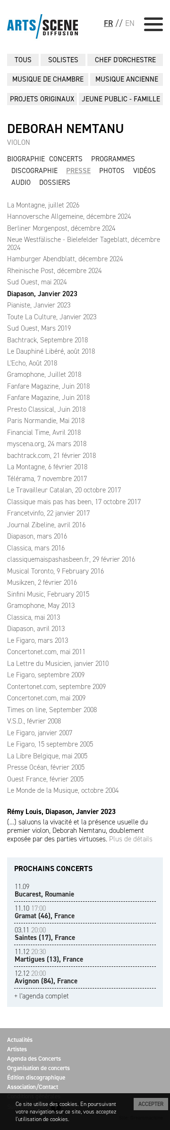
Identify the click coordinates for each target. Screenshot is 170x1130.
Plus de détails (131, 839)
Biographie (26, 159)
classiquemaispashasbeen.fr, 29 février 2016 (71, 559)
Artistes (17, 1049)
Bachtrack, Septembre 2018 (47, 340)
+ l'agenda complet (41, 996)
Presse (78, 170)
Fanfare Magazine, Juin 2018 (48, 386)
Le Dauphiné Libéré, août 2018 (51, 351)
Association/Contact (32, 1087)
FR (108, 23)
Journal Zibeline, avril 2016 (46, 525)
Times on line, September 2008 (52, 710)
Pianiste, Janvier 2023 (38, 305)
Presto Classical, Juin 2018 (46, 409)
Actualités (20, 1040)
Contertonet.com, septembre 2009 (56, 686)
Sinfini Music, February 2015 (48, 594)
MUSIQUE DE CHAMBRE (48, 79)
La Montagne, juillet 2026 (43, 205)
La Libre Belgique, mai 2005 (47, 756)
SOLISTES (63, 60)
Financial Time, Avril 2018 (44, 432)
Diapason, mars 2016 (37, 536)
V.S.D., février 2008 (34, 721)
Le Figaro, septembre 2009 (46, 675)
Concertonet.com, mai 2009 (46, 698)
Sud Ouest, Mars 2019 (39, 328)
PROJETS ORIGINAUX (42, 99)
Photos (112, 170)
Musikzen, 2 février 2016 (42, 582)
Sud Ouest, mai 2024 (37, 282)
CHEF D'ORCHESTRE (125, 60)
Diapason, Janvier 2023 (42, 294)
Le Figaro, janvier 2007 (39, 733)
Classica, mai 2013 (33, 617)
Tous (23, 60)
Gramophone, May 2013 (41, 605)
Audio (21, 182)
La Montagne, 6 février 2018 (47, 467)
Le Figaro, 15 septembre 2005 (50, 744)
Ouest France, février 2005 (45, 779)
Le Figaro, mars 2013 (37, 640)
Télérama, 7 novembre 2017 (47, 478)
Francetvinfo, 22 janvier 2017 (48, 513)
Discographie (34, 170)
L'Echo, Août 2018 (32, 363)
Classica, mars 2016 (36, 548)
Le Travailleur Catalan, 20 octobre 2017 (64, 490)
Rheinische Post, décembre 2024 (54, 270)
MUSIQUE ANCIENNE (126, 79)
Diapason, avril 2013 (36, 628)
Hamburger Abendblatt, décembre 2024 (65, 259)
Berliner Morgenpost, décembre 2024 (61, 228)
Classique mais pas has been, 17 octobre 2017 (74, 502)
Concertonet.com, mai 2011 (46, 651)
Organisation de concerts (38, 1068)
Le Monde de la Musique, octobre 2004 (63, 790)
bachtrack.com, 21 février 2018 (51, 455)
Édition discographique (36, 1077)
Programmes (113, 159)
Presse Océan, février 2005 (46, 767)
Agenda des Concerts (34, 1059)
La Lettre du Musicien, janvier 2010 (58, 663)
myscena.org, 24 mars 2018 (46, 444)
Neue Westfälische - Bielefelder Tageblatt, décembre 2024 (83, 243)
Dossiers (54, 182)
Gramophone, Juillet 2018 (44, 374)
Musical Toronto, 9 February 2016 (55, 571)
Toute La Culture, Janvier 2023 (51, 317)
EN (130, 23)
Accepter (150, 1104)
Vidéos (144, 170)
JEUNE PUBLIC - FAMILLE (121, 99)
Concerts (66, 159)
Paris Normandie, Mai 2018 (46, 420)
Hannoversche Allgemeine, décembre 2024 (69, 216)
